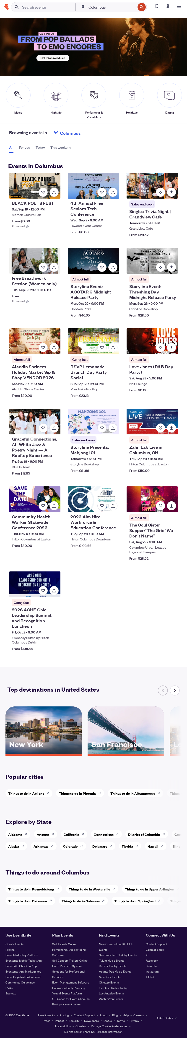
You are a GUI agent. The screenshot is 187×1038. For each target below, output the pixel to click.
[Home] (6, 7)
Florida (127, 846)
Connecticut (104, 834)
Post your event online (66, 1004)
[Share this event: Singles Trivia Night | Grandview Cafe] (171, 192)
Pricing (10, 949)
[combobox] (112, 7)
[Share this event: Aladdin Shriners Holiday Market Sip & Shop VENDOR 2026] (54, 347)
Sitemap (10, 993)
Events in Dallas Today (113, 988)
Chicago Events (109, 982)
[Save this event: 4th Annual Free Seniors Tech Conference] (101, 192)
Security (74, 1020)
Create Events (14, 944)
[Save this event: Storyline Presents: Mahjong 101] (101, 428)
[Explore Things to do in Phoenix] (101, 793)
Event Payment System (67, 966)
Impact (59, 1020)
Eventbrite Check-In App (21, 966)
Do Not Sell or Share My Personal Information (93, 1031)
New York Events (109, 977)
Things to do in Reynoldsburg (31, 889)
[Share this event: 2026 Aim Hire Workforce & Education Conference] (112, 505)
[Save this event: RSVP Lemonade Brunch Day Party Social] (101, 347)
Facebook (152, 960)
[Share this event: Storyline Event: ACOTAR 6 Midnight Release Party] (112, 267)
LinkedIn (151, 966)
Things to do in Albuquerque (132, 793)
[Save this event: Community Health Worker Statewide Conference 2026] (43, 505)
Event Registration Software (23, 977)
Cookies (80, 1026)
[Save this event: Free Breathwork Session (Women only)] (43, 267)
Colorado (70, 846)
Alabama (15, 834)
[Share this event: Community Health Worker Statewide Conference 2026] (54, 505)
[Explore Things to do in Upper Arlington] (179, 888)
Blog (115, 1015)
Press (46, 1020)
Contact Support (156, 944)
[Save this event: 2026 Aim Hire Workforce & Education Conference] (101, 505)
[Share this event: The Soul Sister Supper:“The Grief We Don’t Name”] (171, 505)
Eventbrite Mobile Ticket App (23, 960)
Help (126, 1015)
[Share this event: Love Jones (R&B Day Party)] (171, 347)
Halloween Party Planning (68, 988)
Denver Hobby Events (112, 966)
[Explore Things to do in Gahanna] (104, 900)
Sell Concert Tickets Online (70, 960)
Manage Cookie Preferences (109, 1026)
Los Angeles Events (111, 993)
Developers (91, 1020)
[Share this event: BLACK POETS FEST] (54, 192)
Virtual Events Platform (67, 993)
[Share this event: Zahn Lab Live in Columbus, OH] (171, 428)
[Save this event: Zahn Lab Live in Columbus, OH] (160, 428)
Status (108, 1020)
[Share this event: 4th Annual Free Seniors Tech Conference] (112, 192)
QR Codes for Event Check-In (71, 998)
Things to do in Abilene (26, 793)
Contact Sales (155, 949)
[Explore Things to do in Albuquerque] (160, 793)
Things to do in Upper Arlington (149, 889)
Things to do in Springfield (135, 900)
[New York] (43, 752)
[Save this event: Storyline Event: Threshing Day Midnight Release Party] (160, 267)
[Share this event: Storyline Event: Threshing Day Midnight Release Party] (171, 267)
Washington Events (111, 998)
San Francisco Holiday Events (118, 955)
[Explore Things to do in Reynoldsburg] (59, 888)
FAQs (9, 988)
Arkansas (41, 846)
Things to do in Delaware (27, 900)
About (103, 1015)
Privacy (134, 1020)
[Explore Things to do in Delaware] (52, 900)
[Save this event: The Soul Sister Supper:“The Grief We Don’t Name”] (160, 505)
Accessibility (63, 1026)
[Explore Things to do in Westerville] (115, 888)
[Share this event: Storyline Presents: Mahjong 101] (112, 428)
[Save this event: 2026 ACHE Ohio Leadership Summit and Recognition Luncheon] (43, 590)
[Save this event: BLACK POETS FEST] (43, 192)
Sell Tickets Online (64, 944)
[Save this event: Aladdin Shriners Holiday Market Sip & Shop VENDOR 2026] (43, 347)
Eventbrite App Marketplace (23, 971)
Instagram (152, 971)
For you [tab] (24, 147)
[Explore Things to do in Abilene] (49, 793)
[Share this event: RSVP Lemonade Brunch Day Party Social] (112, 347)
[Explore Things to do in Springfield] (160, 900)
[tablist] (40, 149)
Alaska (13, 846)
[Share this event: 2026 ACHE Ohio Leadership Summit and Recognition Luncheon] (54, 590)
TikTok (150, 977)
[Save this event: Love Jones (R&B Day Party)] (160, 347)
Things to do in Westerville (89, 889)
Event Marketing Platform (21, 955)
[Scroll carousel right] (175, 690)
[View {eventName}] (34, 186)
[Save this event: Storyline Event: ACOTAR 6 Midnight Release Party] (101, 267)
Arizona (43, 834)
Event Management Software (70, 982)
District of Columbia (144, 834)
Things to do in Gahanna (81, 900)
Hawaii (153, 846)
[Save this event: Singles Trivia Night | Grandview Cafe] (160, 192)
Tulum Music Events (111, 960)
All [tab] (11, 147)
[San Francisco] (126, 752)
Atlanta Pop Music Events (115, 971)
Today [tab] (40, 147)
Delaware (99, 846)
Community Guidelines (20, 982)
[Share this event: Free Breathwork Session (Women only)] (54, 267)
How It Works (46, 1015)
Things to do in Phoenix (77, 793)
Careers (138, 1015)
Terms (121, 1020)
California (71, 834)
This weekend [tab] (60, 147)
